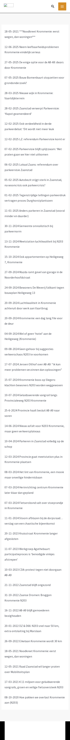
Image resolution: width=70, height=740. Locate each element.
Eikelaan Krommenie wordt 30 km (40, 641)
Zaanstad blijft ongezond (35, 585)
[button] (53, 6)
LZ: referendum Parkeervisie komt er (42, 139)
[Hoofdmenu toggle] (62, 6)
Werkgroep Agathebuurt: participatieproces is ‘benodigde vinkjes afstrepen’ (29, 554)
